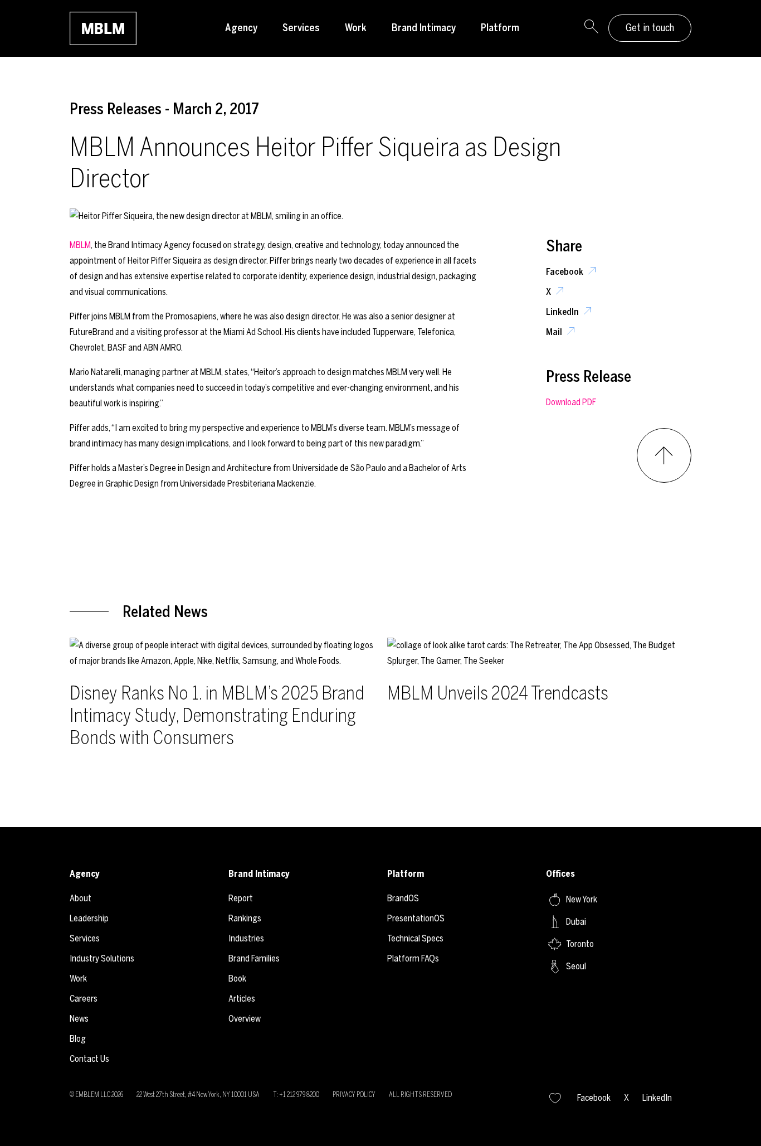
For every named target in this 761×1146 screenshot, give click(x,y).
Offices (560, 873)
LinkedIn (563, 312)
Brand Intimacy (424, 28)
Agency (241, 28)
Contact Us (89, 1058)
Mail (555, 332)
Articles (241, 998)
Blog (78, 1038)
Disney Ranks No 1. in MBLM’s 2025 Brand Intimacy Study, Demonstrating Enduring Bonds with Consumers (217, 715)
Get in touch (650, 28)
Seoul (576, 966)
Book (237, 978)
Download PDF (571, 402)
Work (356, 28)
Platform (500, 28)
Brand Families (254, 958)
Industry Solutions (102, 958)
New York (581, 899)
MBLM (80, 245)
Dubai (576, 921)
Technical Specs (415, 938)
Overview (244, 1018)
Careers (83, 998)
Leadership (89, 918)
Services (301, 28)
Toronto (580, 944)
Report (240, 898)
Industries (246, 938)
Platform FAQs (413, 958)
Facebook (565, 271)
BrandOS (403, 898)
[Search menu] (591, 28)
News (79, 1018)
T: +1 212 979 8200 (296, 1095)
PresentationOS (416, 918)
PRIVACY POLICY (354, 1095)
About (80, 898)
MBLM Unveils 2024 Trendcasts (497, 693)
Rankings (244, 918)
